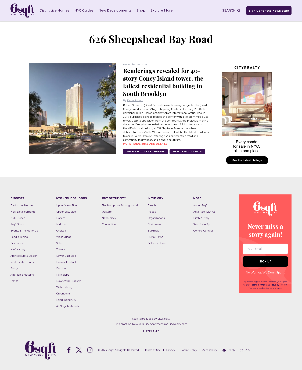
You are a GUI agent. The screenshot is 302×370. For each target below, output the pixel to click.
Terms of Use (258, 284)
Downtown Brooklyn (68, 281)
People (152, 205)
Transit (14, 281)
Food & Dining (19, 237)
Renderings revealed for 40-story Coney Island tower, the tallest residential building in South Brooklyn (163, 82)
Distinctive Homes (54, 10)
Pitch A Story (201, 218)
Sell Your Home (157, 243)
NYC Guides (83, 10)
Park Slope (62, 274)
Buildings (153, 230)
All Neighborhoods (67, 306)
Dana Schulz (135, 100)
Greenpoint (63, 293)
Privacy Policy (279, 284)
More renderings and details (145, 143)
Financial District (66, 262)
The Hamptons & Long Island (120, 205)
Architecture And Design (145, 151)
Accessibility (209, 350)
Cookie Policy (189, 350)
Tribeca (60, 249)
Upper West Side (66, 205)
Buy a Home (155, 237)
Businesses (154, 224)
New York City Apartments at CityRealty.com (159, 324)
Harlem (60, 218)
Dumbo (61, 268)
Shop (141, 10)
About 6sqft (200, 205)
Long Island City (66, 299)
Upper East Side (66, 211)
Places (152, 211)
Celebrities (16, 243)
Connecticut (109, 224)
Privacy (170, 350)
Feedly (231, 350)
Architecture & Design (24, 255)
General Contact (203, 230)
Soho (59, 243)
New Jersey (109, 218)
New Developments (115, 10)
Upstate (107, 211)
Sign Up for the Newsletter (269, 10)
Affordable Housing (22, 274)
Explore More (161, 10)
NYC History (17, 249)
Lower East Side (66, 255)
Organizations (156, 218)
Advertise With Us (204, 211)
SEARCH (229, 10)
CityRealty (163, 318)
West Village (63, 237)
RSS (247, 350)
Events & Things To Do (24, 230)
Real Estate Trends (22, 262)
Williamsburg (64, 287)
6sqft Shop (17, 224)
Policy (14, 268)
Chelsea (61, 230)
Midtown (61, 224)
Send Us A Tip (201, 224)
